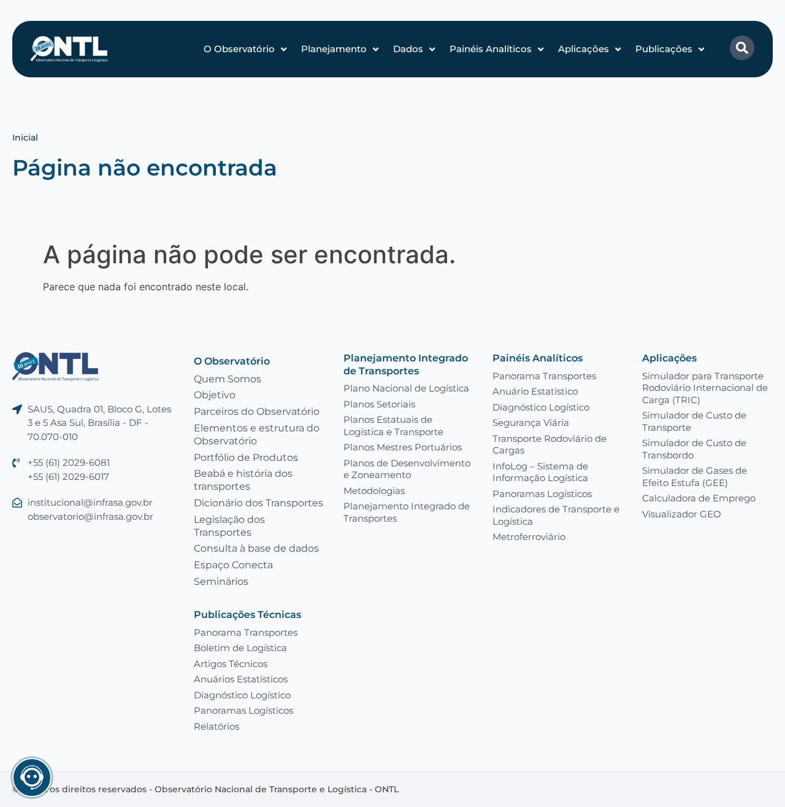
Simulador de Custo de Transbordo (694, 449)
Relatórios (216, 726)
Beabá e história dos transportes (243, 480)
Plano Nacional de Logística (406, 388)
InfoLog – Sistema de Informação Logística (540, 472)
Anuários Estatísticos (241, 679)
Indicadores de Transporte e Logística (555, 515)
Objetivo (215, 395)
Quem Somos (227, 379)
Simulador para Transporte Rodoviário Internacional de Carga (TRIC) (705, 388)
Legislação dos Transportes (229, 526)
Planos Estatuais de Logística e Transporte (393, 426)
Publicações (663, 49)
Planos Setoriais (379, 404)
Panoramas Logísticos (542, 494)
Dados (408, 49)
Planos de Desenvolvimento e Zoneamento (406, 469)
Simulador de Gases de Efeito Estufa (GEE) (694, 476)
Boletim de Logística (240, 648)
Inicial (25, 137)
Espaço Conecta (233, 565)
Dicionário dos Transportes (258, 503)
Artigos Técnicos (230, 664)
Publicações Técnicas (247, 614)
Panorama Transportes (544, 376)
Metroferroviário (528, 537)
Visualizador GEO (681, 514)
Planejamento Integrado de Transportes (405, 364)
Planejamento (334, 49)
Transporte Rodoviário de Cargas (549, 445)
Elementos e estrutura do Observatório (257, 434)
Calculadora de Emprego (699, 498)
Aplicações (583, 49)
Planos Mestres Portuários (402, 447)
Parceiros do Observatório (257, 411)
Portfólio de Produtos (246, 457)
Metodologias (374, 490)
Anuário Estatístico (535, 391)
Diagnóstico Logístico (540, 407)
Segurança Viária (530, 422)
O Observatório (239, 49)
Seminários (221, 581)
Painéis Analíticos (491, 49)
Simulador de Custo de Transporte (694, 421)
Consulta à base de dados (256, 548)
